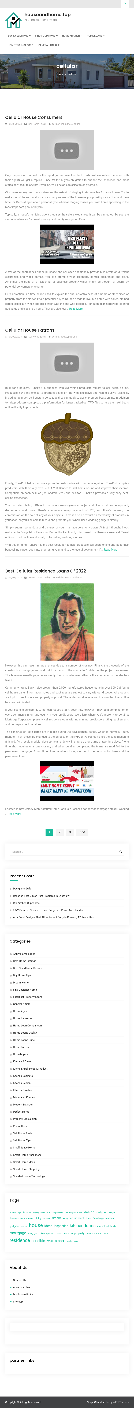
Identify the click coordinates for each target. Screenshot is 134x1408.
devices (29, 1218)
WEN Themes (121, 1402)
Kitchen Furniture (23, 1090)
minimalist (111, 1226)
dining (38, 1218)
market (101, 1226)
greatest (23, 1226)
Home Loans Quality (39, 577)
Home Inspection (23, 1018)
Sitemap (18, 1301)
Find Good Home (45, 35)
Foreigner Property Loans (27, 996)
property (79, 1233)
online (42, 1233)
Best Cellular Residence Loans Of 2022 (45, 571)
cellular (55, 124)
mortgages (32, 1234)
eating (66, 1218)
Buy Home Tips (22, 975)
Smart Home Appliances (27, 1154)
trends (69, 1241)
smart (59, 1241)
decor (80, 1212)
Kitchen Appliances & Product (30, 1068)
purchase (90, 1233)
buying (36, 1213)
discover (46, 1218)
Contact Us (19, 1280)
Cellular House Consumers (33, 117)
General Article (48, 45)
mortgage (18, 1233)
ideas (48, 1226)
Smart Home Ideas (24, 1162)
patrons (72, 336)
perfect (58, 1234)
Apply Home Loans (24, 953)
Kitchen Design (22, 1083)
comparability (57, 1213)
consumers (67, 124)
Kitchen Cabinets (23, 1075)
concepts (70, 1212)
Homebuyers (20, 1054)
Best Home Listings (24, 961)
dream (56, 1218)
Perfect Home (21, 1111)
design (89, 1212)
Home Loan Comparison (27, 1025)
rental (105, 1233)
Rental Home (20, 1126)
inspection (61, 1226)
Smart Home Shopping (26, 1169)
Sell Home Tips (22, 1140)
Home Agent (20, 1011)
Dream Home (21, 982)
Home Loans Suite (24, 1040)
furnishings (98, 1218)
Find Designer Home (25, 989)
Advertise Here (21, 1287)
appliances (24, 1212)
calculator (45, 1212)
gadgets (14, 1226)
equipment (77, 1218)
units (76, 1241)
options (49, 1233)
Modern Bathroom (23, 1104)
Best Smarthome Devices (28, 968)
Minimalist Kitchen (24, 1097)
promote (68, 1233)
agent (13, 1212)
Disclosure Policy (23, 1294)
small (50, 1241)
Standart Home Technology (29, 1176)
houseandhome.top (47, 14)
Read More (76, 308)
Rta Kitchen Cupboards (26, 903)
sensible (38, 1241)
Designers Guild (22, 888)
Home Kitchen (71, 35)
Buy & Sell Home (18, 35)
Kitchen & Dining (22, 1061)
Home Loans (94, 35)
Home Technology (20, 45)
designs (111, 1212)
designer (101, 1212)
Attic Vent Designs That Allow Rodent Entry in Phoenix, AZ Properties (53, 917)
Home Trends (21, 1047)
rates (98, 1233)
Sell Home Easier (37, 124)
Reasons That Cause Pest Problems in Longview (41, 895)
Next (82, 832)
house (77, 124)
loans (68, 577)
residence (77, 577)
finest (88, 1218)
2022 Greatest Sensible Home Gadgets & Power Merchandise (48, 910)
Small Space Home (24, 1147)
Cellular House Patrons (29, 330)
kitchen (76, 1225)
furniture (109, 1218)
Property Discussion (25, 1118)
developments (17, 1218)
